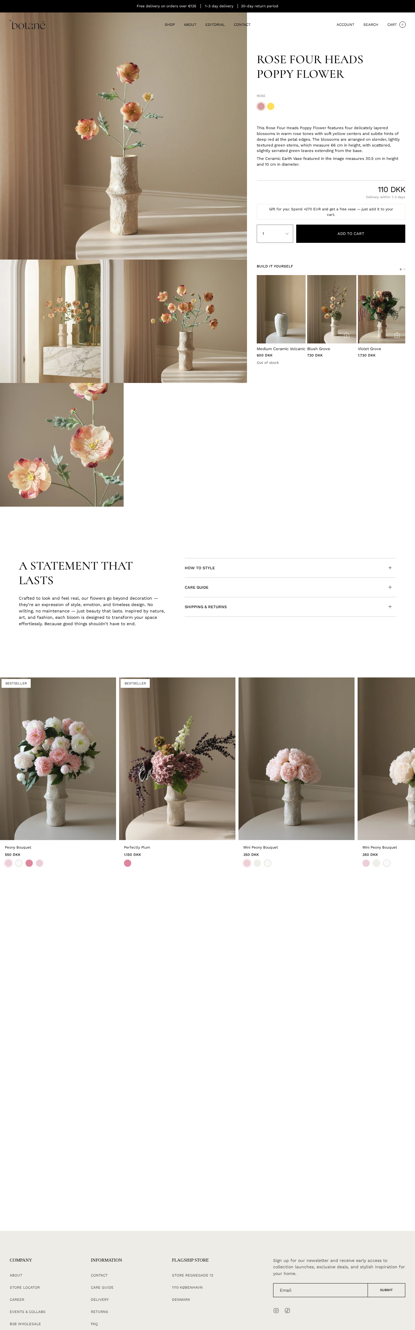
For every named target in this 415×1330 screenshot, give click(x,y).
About (16, 1275)
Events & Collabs (28, 1312)
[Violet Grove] (382, 309)
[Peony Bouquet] (58, 758)
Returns (99, 1312)
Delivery (100, 1299)
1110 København (187, 1287)
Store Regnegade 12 (192, 1275)
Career (17, 1299)
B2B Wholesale (25, 1324)
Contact (99, 1275)
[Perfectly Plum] (177, 758)
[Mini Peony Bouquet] (296, 758)
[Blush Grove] (331, 309)
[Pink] (127, 863)
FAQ (94, 1324)
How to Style (200, 568)
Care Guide (196, 587)
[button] (169, 25)
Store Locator (25, 1287)
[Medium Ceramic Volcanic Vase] (281, 309)
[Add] (347, 335)
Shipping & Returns (206, 607)
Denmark (181, 1299)
